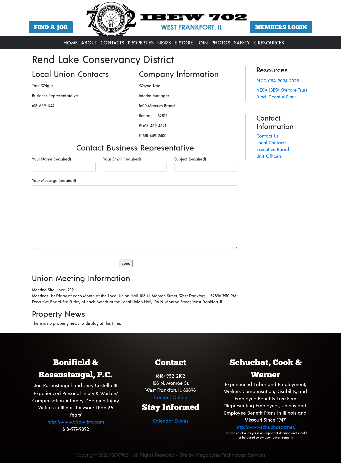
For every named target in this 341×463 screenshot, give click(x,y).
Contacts (112, 42)
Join (202, 42)
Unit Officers (269, 156)
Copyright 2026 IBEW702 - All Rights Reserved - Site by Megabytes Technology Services (171, 455)
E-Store (183, 42)
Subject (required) (190, 158)
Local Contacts (271, 142)
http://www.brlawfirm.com (75, 422)
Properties (141, 42)
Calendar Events (170, 421)
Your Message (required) (54, 180)
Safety (242, 42)
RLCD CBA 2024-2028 (277, 80)
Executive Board (272, 149)
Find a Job (51, 27)
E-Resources (268, 42)
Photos (220, 42)
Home (70, 42)
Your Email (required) (122, 158)
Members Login (281, 27)
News (164, 42)
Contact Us (267, 136)
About (89, 42)
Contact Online (170, 397)
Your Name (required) (51, 158)
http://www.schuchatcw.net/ (265, 427)
